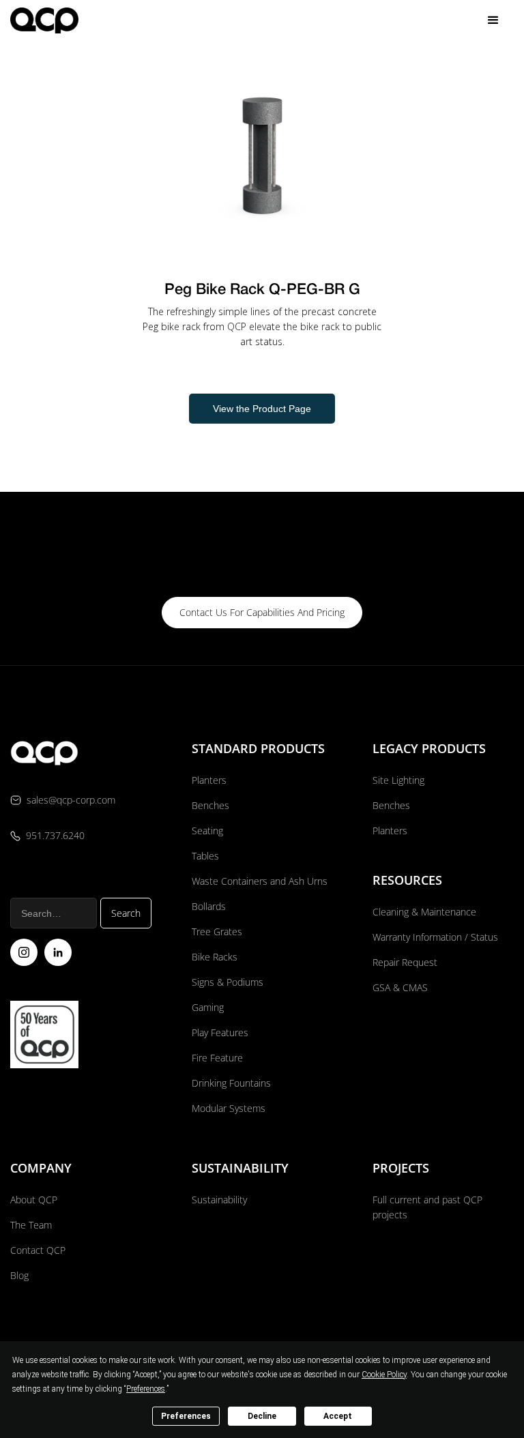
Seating (207, 830)
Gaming (208, 1007)
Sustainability (219, 1199)
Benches (210, 805)
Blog (19, 1275)
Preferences (186, 1416)
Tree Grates (217, 931)
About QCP (33, 1199)
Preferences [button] (145, 1389)
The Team (31, 1224)
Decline (262, 1416)
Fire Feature (217, 1057)
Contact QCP (38, 1250)
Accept (337, 1416)
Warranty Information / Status (437, 936)
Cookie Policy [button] (384, 1374)
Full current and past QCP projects (427, 1207)
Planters (209, 780)
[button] (493, 20)
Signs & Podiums (227, 981)
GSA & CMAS (400, 987)
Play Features (220, 1032)
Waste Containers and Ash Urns (260, 881)
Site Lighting (398, 780)
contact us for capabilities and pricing (262, 612)
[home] (44, 20)
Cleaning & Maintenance (424, 911)
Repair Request (405, 962)
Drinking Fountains (231, 1082)
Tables (205, 855)
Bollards (209, 906)
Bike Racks (214, 956)
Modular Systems (228, 1108)
